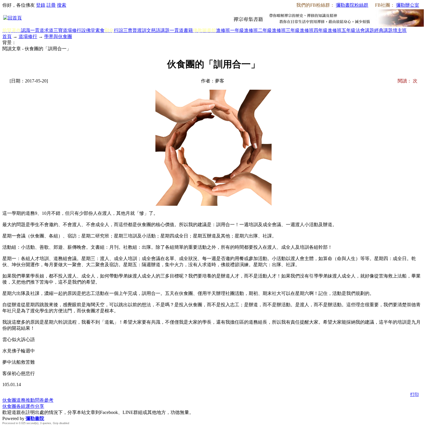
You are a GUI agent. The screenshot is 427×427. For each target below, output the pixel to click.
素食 (100, 30)
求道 (48, 30)
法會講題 (365, 30)
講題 (165, 30)
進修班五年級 (342, 30)
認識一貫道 (32, 30)
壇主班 (400, 30)
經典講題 (383, 30)
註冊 (51, 5)
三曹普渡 (132, 30)
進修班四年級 (314, 30)
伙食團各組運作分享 (23, 406)
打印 (414, 394)
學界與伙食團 (58, 36)
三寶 (58, 30)
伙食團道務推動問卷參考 (27, 400)
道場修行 (72, 30)
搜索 (61, 5)
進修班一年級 (230, 30)
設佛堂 (88, 30)
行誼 (118, 30)
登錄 (40, 5)
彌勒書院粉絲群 (352, 5)
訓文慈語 (151, 30)
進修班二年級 (258, 30)
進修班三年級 (286, 30)
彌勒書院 (35, 418)
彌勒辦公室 (407, 5)
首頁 (7, 36)
